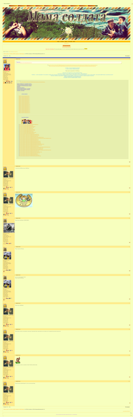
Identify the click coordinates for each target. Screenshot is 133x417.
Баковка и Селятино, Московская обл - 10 (24, 104)
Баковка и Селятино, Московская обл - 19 (24, 112)
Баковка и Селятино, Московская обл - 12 (24, 106)
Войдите (10, 51)
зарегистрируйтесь (15, 51)
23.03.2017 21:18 (18, 355)
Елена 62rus (5, 218)
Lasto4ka (4, 166)
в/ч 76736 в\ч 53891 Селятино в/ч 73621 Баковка (16, 53)
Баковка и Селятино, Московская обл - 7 (24, 101)
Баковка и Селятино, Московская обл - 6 (24, 100)
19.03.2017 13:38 (18, 246)
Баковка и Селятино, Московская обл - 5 (24, 99)
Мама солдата (6, 53)
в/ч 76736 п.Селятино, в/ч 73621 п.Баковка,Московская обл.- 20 (24, 62)
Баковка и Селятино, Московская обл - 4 (24, 98)
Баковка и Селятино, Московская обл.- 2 (24, 96)
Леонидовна (5, 59)
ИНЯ (4, 247)
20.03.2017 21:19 (18, 303)
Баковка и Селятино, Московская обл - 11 (24, 105)
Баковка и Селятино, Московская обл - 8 (24, 102)
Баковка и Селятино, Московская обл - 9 (24, 103)
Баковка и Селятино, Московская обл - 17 (24, 110)
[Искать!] (132, 3)
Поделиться (15, 59)
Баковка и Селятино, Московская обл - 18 (24, 111)
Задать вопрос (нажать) (66, 45)
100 (9, 55)
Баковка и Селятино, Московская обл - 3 (24, 97)
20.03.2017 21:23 (18, 329)
